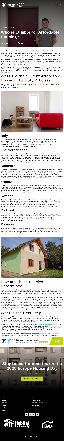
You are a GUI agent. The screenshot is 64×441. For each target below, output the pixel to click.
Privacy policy (36, 400)
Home (3, 397)
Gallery (4, 405)
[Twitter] (33, 414)
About (3, 410)
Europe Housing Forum (45, 324)
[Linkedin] (37, 414)
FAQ (33, 397)
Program (4, 400)
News (3, 407)
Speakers (4, 402)
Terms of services (37, 402)
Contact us (35, 405)
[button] (55, 5)
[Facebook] (26, 414)
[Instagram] (30, 414)
